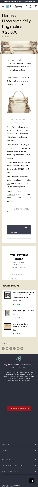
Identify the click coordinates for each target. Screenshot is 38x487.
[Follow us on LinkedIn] (21, 348)
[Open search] (27, 6)
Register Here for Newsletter (19, 408)
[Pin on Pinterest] (17, 209)
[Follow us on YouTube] (18, 348)
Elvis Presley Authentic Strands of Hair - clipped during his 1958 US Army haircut (23, 295)
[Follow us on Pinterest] (14, 348)
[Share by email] (25, 209)
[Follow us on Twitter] (7, 348)
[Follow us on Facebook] (3, 348)
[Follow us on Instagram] (10, 348)
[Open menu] (3, 6)
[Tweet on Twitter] (21, 209)
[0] (34, 6)
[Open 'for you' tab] (31, 480)
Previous (14, 232)
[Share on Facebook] (14, 209)
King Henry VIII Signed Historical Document (20, 325)
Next (25, 227)
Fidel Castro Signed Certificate (23, 310)
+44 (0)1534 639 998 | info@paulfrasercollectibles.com (19, 1)
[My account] (30, 6)
